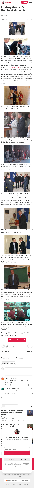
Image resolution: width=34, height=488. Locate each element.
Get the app (25, 480)
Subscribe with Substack (18, 459)
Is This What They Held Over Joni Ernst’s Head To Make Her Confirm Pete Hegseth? (12, 427)
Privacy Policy (18, 466)
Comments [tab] (5, 363)
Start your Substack (12, 480)
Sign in (30, 2)
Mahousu (7, 378)
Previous (6, 351)
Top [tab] (3, 406)
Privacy (25, 474)
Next (28, 351)
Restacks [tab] (12, 363)
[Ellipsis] (32, 378)
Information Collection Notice (22, 464)
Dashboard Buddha (10, 388)
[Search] (31, 406)
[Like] (3, 19)
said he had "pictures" (12, 67)
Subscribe (24, 2)
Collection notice (17, 476)
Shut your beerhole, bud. (8, 417)
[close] (29, 430)
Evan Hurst (11, 418)
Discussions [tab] (14, 406)
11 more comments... (7, 398)
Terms (29, 474)
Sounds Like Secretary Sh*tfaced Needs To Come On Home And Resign (12, 412)
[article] (17, 416)
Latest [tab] (7, 406)
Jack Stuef (4, 14)
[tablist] (8, 363)
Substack (8, 484)
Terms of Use (26, 463)
